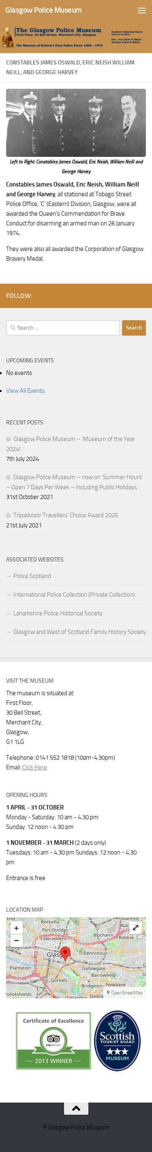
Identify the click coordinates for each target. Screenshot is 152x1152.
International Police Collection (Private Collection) (74, 594)
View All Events (25, 390)
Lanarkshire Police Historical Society (58, 613)
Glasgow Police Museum (43, 10)
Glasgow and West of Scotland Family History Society (79, 632)
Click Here (34, 767)
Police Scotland (32, 576)
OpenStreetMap (127, 993)
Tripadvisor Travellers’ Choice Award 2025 (65, 515)
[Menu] (142, 10)
